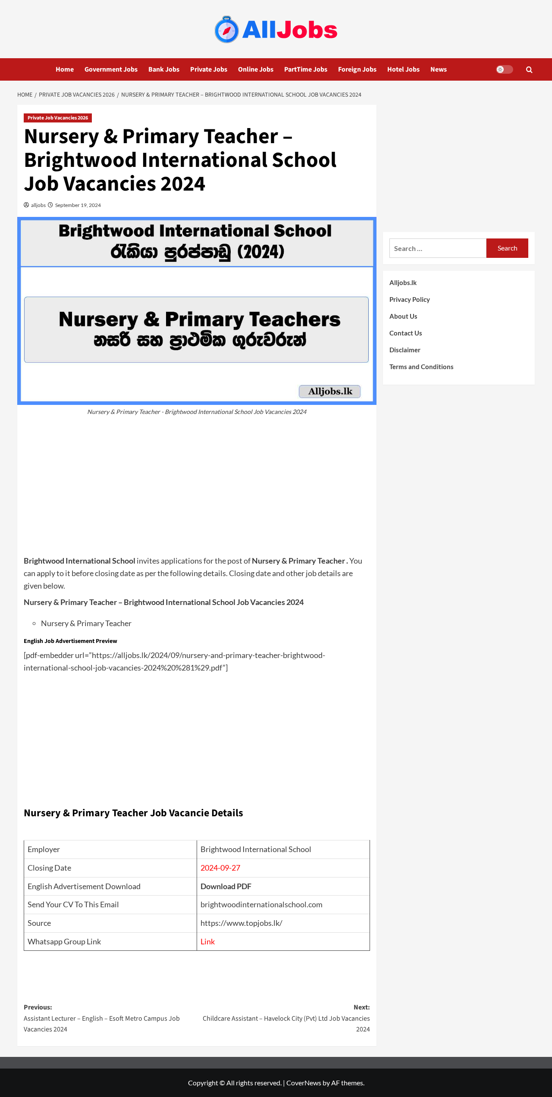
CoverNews (303, 1082)
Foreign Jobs (357, 69)
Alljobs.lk (403, 282)
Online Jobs (255, 69)
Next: (286, 1018)
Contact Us (405, 333)
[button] (529, 69)
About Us (403, 316)
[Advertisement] (197, 489)
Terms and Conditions (421, 366)
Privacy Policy (409, 299)
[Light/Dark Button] (504, 69)
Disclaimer (404, 350)
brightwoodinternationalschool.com (262, 904)
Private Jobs (208, 69)
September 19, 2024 (77, 205)
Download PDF (226, 886)
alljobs (38, 205)
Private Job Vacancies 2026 (58, 118)
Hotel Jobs (403, 69)
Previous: (102, 1018)
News (438, 69)
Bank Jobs (163, 69)
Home (65, 69)
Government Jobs (111, 69)
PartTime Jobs (305, 69)
